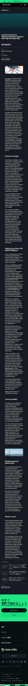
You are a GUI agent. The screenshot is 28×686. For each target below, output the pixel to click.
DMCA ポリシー (12, 674)
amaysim (7, 78)
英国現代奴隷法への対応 (6, 680)
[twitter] (6, 661)
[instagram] (17, 661)
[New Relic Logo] (6, 5)
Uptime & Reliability (5, 59)
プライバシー (18, 674)
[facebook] (25, 661)
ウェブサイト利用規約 (5, 676)
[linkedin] (14, 661)
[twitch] (21, 661)
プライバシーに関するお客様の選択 (8, 678)
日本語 (20, 680)
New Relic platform (12, 288)
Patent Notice (14, 680)
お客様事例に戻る (5, 10)
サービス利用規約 (4, 674)
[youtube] (3, 661)
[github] (10, 661)
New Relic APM (13, 278)
